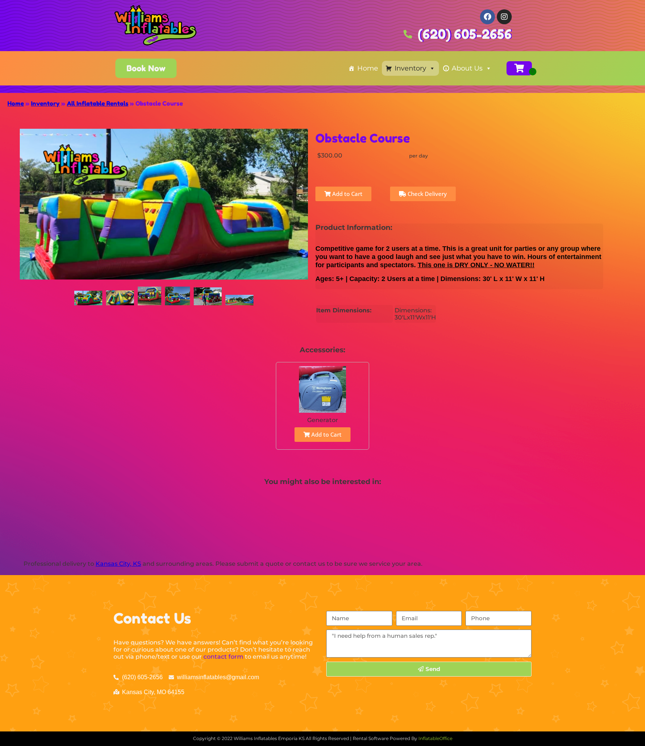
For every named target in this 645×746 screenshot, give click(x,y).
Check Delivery (426, 193)
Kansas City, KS (118, 563)
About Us (467, 68)
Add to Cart (346, 193)
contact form (223, 656)
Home (367, 68)
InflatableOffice (435, 738)
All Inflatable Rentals (97, 103)
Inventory (410, 68)
